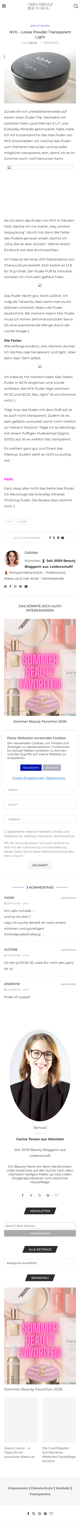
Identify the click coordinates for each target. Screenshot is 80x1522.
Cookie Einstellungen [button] (28, 778)
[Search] (76, 6)
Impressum (18, 1488)
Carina (32, 43)
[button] (7, 673)
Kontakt (63, 1488)
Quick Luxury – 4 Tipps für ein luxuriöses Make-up (19, 1452)
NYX (9, 521)
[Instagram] (39, 1514)
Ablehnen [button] (51, 767)
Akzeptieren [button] (31, 767)
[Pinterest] (45, 1514)
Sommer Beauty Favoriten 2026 (40, 721)
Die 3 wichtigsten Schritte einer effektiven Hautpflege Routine (58, 1454)
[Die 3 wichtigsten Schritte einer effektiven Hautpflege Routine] (59, 1420)
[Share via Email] (62, 538)
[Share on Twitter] (54, 538)
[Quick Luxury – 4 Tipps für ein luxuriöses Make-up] (21, 1420)
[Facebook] (28, 1514)
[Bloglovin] (51, 1514)
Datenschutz (42, 1488)
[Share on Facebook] (50, 538)
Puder (22, 521)
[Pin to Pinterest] (58, 538)
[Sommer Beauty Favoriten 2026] (40, 667)
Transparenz (40, 1494)
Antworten (68, 898)
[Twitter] (33, 1514)
